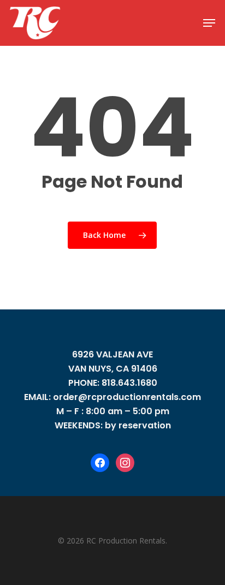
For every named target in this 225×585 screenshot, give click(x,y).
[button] (209, 22)
